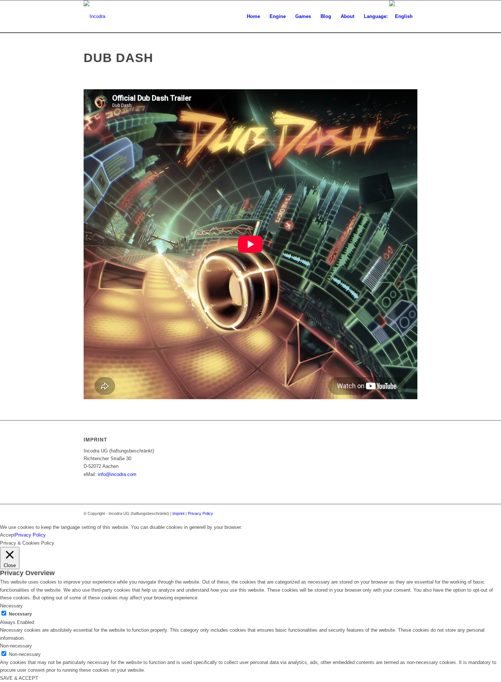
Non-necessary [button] (16, 646)
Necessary (20, 614)
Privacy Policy (200, 513)
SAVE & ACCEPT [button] (19, 678)
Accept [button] (7, 535)
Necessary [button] (11, 606)
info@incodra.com (117, 474)
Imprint (178, 513)
